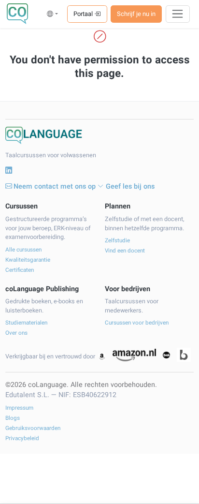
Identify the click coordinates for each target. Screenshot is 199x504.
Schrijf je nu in (136, 13)
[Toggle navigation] (178, 14)
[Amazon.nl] (134, 355)
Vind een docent (125, 251)
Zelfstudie (117, 241)
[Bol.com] (166, 355)
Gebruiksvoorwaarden (32, 428)
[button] (52, 13)
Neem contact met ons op (55, 186)
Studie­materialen (26, 323)
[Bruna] (184, 355)
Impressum (19, 408)
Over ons (16, 333)
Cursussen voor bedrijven (137, 323)
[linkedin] (8, 171)
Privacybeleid (22, 438)
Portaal (83, 13)
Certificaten (19, 270)
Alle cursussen (23, 250)
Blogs (12, 418)
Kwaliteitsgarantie (27, 260)
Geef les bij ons (130, 186)
